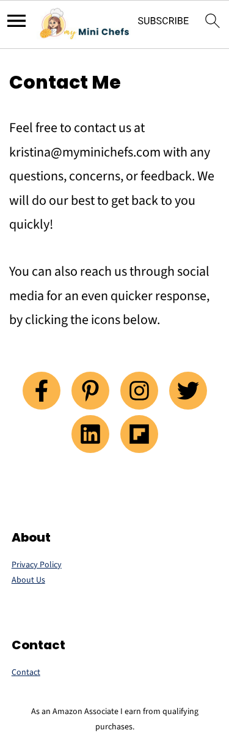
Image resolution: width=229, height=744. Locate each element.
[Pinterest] (90, 391)
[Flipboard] (139, 434)
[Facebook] (41, 391)
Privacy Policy (37, 565)
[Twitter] (188, 391)
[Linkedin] (90, 434)
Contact (26, 672)
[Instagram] (139, 391)
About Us (28, 580)
